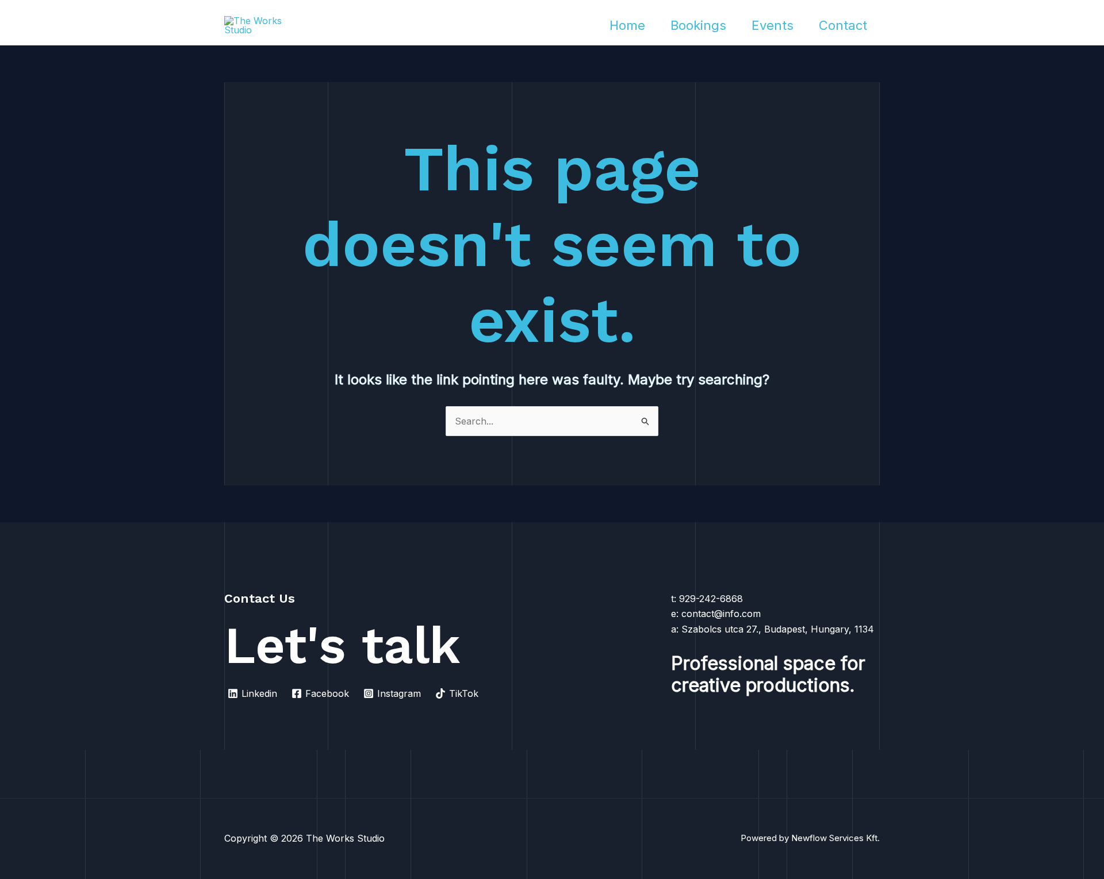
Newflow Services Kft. (835, 837)
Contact (843, 25)
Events (772, 25)
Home (627, 25)
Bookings (698, 25)
